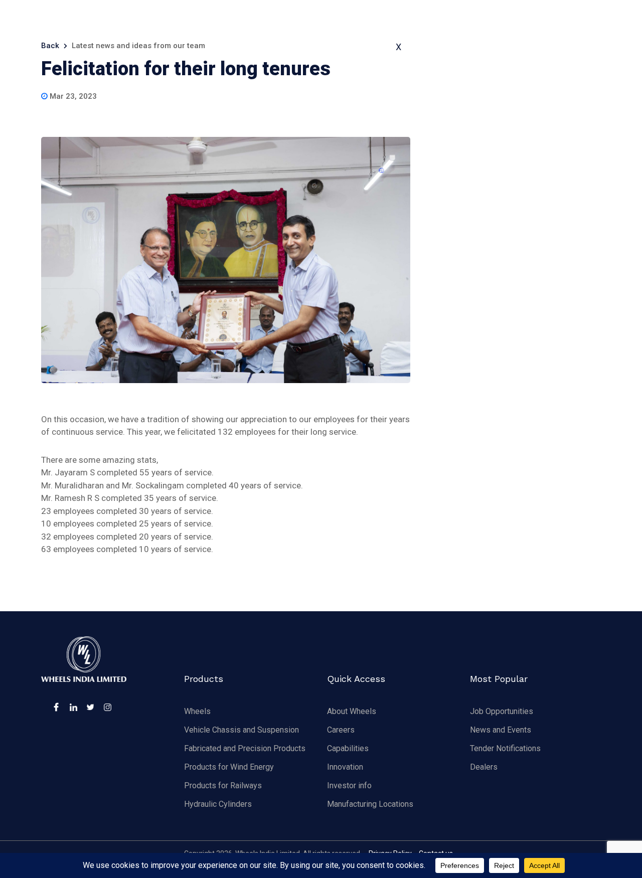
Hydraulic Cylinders (218, 804)
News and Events (500, 730)
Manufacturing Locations (370, 804)
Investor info (349, 785)
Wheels (197, 711)
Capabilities (348, 748)
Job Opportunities (501, 711)
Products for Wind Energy (229, 767)
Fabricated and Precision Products (244, 748)
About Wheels (351, 711)
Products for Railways (223, 785)
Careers (341, 730)
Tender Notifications (505, 748)
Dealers (484, 767)
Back (50, 45)
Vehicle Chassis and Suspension (241, 730)
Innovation (345, 767)
